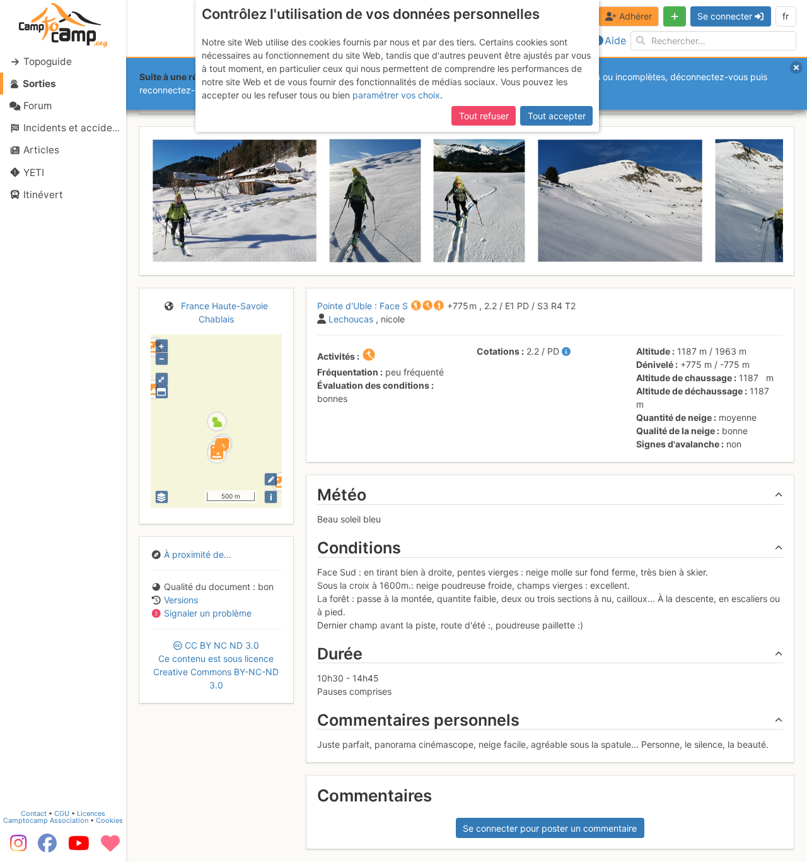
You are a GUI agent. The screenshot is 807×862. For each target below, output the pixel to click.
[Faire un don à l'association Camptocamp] (110, 847)
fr (785, 16)
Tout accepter (557, 115)
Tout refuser (484, 115)
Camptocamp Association (45, 820)
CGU (61, 813)
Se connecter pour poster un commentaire (550, 828)
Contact (34, 813)
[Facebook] (47, 847)
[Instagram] (15, 847)
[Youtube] (79, 847)
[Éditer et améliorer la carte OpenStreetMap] (271, 479)
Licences (91, 813)
